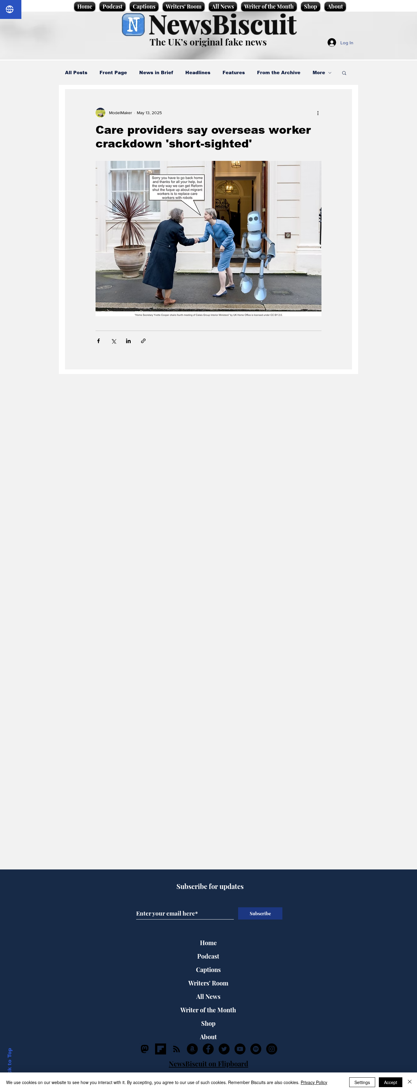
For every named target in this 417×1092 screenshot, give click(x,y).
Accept (390, 1082)
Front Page (113, 72)
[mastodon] (144, 1048)
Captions (208, 969)
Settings (362, 1082)
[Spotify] (255, 1048)
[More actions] (317, 112)
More (319, 72)
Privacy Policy (314, 1082)
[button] (344, 73)
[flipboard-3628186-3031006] (160, 1048)
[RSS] (176, 1048)
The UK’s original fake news (208, 42)
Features (234, 72)
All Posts (76, 72)
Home (208, 942)
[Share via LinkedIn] (128, 341)
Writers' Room (208, 983)
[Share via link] (143, 341)
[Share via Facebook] (98, 341)
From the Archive (278, 72)
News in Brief (156, 72)
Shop (208, 1023)
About (208, 1036)
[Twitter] (224, 1048)
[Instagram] (271, 1048)
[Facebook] (208, 1048)
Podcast (208, 956)
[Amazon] (192, 1048)
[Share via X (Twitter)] (113, 341)
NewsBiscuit (222, 23)
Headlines (197, 72)
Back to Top (10, 1064)
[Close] (409, 1082)
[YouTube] (239, 1048)
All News (208, 996)
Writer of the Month (208, 1010)
